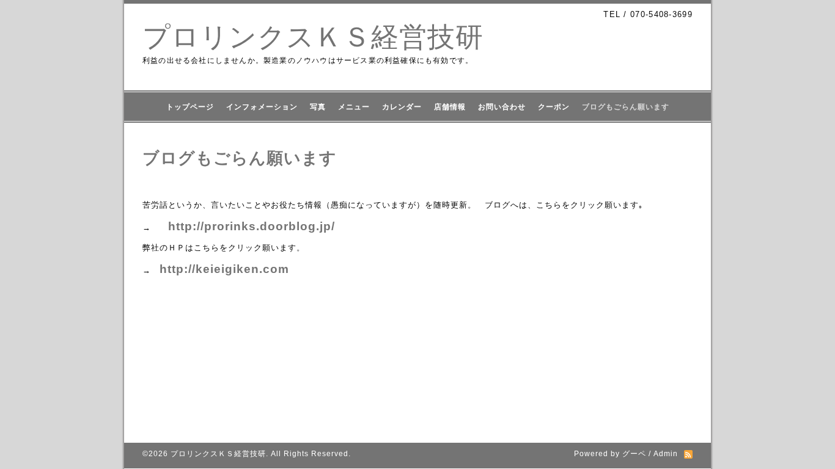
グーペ (634, 453)
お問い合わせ (502, 107)
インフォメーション (262, 107)
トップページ (190, 107)
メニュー (354, 107)
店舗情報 (450, 107)
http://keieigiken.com (224, 269)
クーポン (554, 107)
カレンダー (402, 107)
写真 (318, 107)
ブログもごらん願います (625, 107)
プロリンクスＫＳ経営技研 (313, 37)
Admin (665, 453)
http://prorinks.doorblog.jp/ (251, 226)
